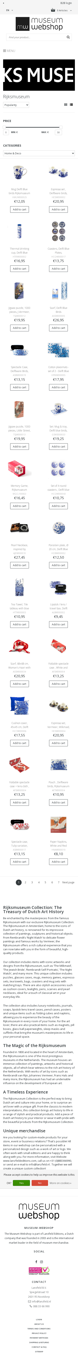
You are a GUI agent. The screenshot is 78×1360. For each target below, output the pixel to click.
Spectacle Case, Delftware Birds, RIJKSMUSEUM (19, 371)
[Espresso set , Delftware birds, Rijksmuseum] (58, 172)
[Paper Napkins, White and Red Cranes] (58, 824)
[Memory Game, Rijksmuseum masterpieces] (19, 468)
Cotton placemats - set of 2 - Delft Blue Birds (58, 371)
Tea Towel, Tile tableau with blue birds (19, 608)
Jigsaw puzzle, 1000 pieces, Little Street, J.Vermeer (19, 430)
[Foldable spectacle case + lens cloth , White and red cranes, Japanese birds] (19, 765)
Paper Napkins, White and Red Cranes (58, 845)
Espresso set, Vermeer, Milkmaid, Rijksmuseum (58, 727)
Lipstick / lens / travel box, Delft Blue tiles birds (58, 608)
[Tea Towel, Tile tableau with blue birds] (19, 587)
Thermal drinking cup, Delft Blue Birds (19, 252)
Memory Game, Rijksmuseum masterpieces (19, 489)
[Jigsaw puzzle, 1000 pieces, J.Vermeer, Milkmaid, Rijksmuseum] (19, 290)
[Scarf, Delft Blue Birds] (58, 290)
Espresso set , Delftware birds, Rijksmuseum (58, 193)
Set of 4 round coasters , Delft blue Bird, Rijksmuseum (58, 489)
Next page (68, 882)
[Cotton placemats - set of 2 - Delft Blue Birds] (58, 350)
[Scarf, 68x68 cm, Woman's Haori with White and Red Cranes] (19, 646)
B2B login (66, 3)
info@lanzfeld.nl (41, 1301)
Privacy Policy (39, 1333)
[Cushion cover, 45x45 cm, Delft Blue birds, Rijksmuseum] (19, 705)
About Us (39, 1324)
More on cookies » (60, 1183)
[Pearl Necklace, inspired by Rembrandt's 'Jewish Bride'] (19, 527)
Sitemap (39, 1351)
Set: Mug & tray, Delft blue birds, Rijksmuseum (58, 430)
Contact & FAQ (39, 1347)
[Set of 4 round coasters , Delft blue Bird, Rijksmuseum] (58, 468)
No (40, 1183)
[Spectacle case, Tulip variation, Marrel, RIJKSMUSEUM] (19, 824)
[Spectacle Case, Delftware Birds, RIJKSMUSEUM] (19, 350)
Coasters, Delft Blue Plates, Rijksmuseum (58, 252)
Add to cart (19, 209)
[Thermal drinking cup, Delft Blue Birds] (19, 231)
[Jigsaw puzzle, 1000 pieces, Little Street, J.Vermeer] (19, 409)
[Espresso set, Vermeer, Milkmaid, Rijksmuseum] (58, 705)
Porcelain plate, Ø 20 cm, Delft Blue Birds (58, 549)
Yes (21, 1183)
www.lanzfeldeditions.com (19, 1161)
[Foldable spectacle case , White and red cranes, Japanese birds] (58, 646)
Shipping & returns (39, 1342)
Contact (39, 1282)
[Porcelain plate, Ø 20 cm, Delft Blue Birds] (58, 527)
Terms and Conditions (39, 1328)
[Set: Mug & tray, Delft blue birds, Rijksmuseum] (58, 409)
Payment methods (39, 1337)
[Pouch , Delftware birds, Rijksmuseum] (58, 765)
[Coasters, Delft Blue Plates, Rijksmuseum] (58, 231)
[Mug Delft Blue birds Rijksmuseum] (19, 172)
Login (39, 1319)
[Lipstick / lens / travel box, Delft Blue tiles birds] (58, 587)
